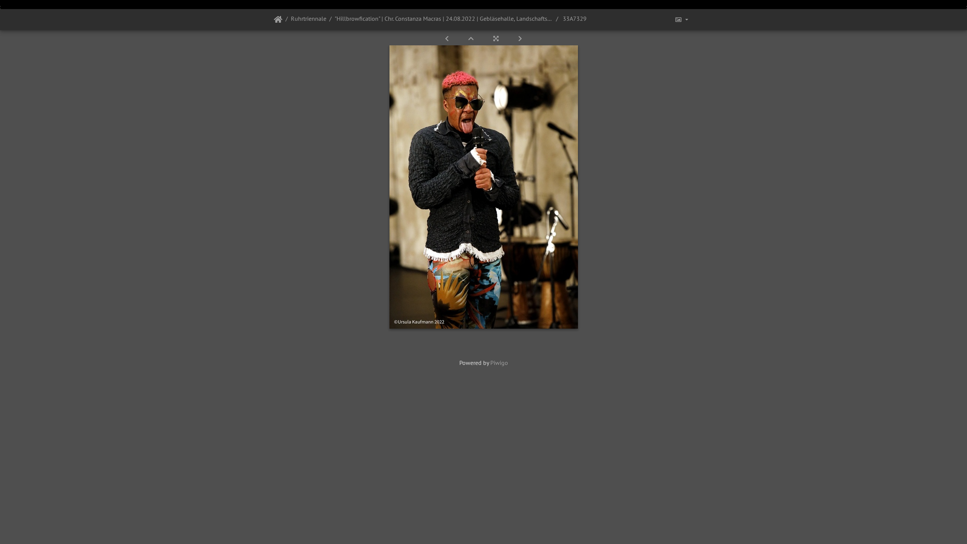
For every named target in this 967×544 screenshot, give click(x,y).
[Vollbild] (496, 38)
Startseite (278, 19)
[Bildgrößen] (681, 19)
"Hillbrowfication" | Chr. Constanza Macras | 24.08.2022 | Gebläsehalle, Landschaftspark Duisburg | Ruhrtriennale (444, 18)
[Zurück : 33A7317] (447, 38)
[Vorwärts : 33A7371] (520, 38)
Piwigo (499, 362)
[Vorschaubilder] (471, 38)
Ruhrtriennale (308, 18)
